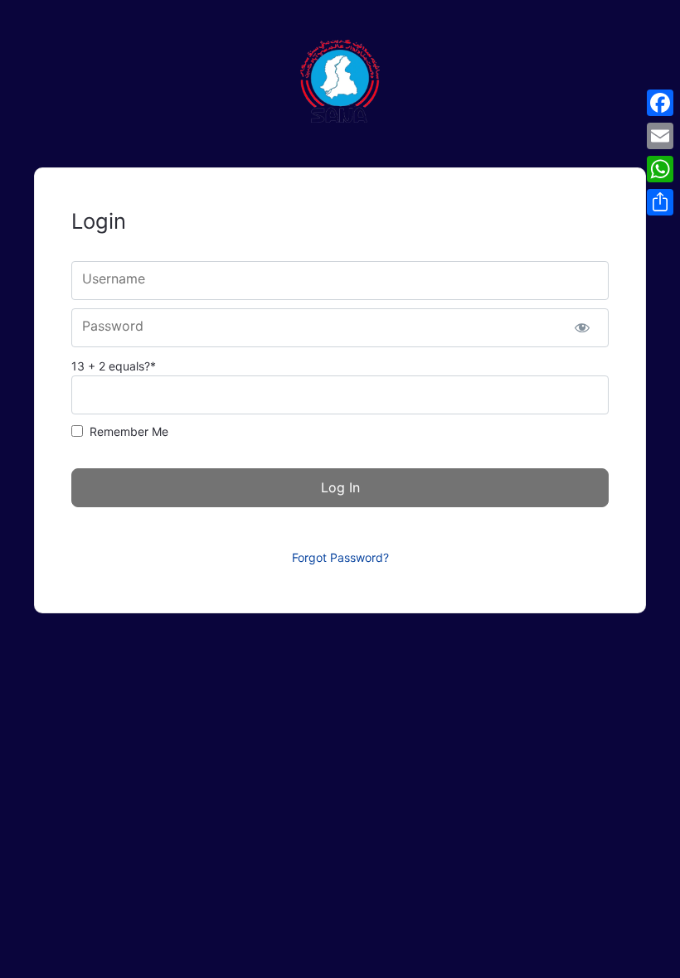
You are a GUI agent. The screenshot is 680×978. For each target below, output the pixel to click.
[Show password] (582, 327)
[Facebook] (660, 102)
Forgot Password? (340, 557)
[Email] (660, 136)
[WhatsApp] (660, 169)
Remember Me (129, 431)
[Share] (660, 202)
